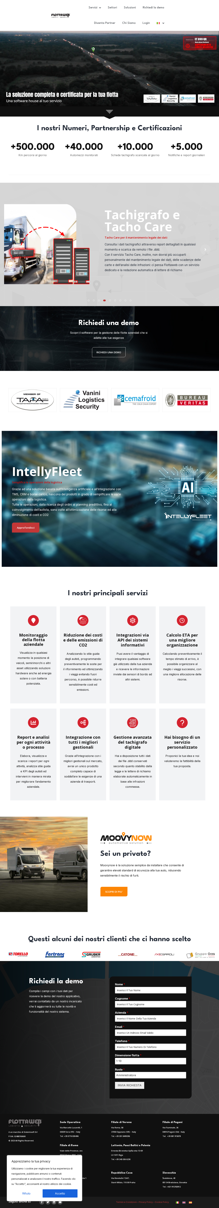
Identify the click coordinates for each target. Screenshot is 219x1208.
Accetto (60, 1193)
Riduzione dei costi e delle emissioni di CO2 (83, 640)
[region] (44, 1178)
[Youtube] (60, 1202)
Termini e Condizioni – (127, 1202)
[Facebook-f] (41, 1202)
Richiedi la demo (153, 7)
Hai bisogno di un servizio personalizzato (182, 742)
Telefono (122, 1041)
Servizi (93, 7)
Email (119, 1027)
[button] (88, 300)
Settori (112, 7)
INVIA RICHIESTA (129, 1085)
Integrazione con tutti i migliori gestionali (83, 742)
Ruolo (120, 1069)
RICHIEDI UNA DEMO (108, 352)
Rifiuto (26, 1193)
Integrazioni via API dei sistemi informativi (132, 640)
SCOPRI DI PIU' (114, 891)
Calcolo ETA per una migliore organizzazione (182, 640)
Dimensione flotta (128, 1055)
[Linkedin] (53, 1202)
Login (146, 23)
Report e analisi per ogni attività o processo (33, 742)
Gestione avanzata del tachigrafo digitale (133, 742)
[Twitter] (48, 1202)
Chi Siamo (129, 23)
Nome (120, 984)
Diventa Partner (104, 23)
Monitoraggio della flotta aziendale (33, 639)
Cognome (122, 998)
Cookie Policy (162, 1202)
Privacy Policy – (147, 1202)
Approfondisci (26, 527)
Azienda (121, 1012)
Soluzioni (130, 7)
